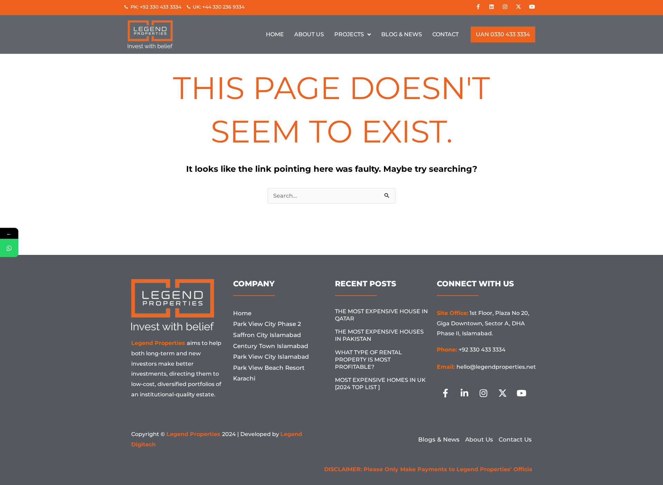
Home (275, 34)
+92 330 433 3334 (482, 349)
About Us (309, 34)
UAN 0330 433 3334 (503, 34)
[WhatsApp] (9, 248)
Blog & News (401, 34)
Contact (445, 34)
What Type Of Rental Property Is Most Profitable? (368, 359)
